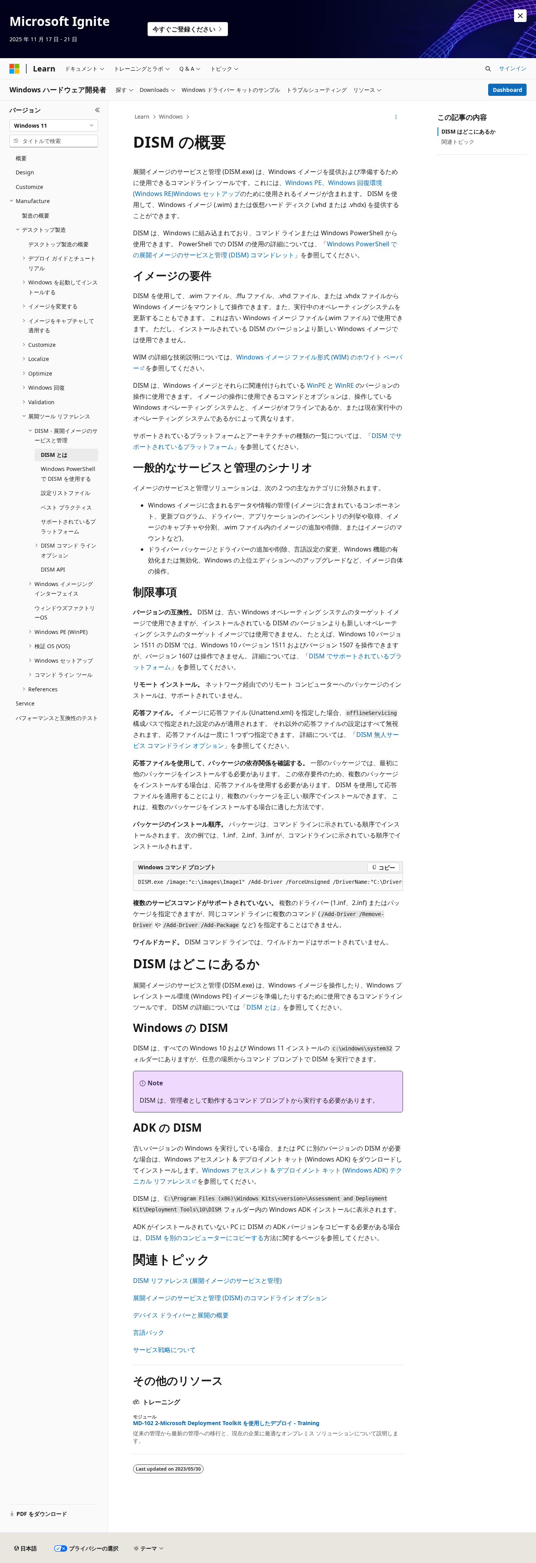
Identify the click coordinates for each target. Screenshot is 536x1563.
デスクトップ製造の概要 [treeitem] (58, 244)
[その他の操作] (396, 117)
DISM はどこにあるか (468, 131)
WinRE (344, 385)
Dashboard (507, 89)
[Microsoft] (14, 69)
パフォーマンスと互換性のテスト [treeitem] (57, 718)
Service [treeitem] (25, 703)
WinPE (316, 385)
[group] (268, 882)
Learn (142, 116)
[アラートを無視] (520, 15)
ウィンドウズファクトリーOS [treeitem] (65, 612)
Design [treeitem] (25, 172)
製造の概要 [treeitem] (35, 215)
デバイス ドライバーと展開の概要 (181, 1315)
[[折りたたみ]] (97, 110)
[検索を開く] (488, 69)
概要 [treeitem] (21, 158)
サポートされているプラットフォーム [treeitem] (68, 526)
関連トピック (457, 141)
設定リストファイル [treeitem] (65, 493)
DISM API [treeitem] (53, 569)
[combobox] (53, 125)
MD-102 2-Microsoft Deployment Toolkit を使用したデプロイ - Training (226, 1423)
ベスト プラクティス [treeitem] (66, 507)
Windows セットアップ (206, 193)
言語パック (148, 1332)
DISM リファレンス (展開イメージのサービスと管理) (207, 1280)
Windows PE (303, 182)
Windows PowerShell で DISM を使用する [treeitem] (68, 473)
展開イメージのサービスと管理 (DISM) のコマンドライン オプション (230, 1298)
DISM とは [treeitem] (54, 454)
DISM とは (261, 1007)
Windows (171, 116)
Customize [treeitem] (29, 187)
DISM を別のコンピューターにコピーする (205, 1237)
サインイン (513, 68)
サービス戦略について (164, 1349)
